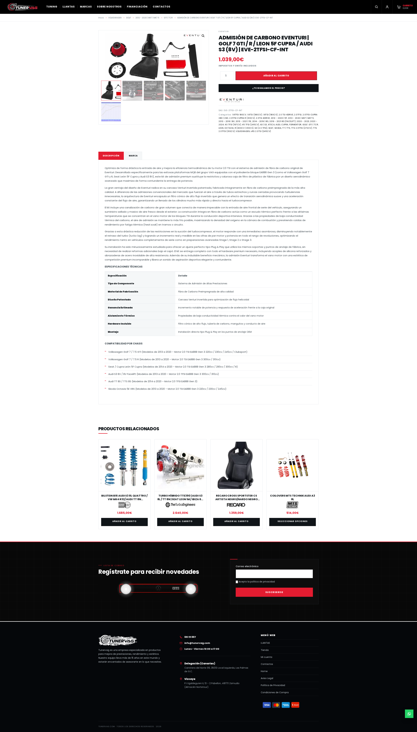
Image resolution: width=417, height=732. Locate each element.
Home (264, 671)
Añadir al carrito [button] (124, 521)
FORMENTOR (295, 124)
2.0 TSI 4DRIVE (286, 114)
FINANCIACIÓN (137, 6)
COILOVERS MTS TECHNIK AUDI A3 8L (292, 497)
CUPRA (284, 124)
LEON (221, 128)
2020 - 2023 (303, 121)
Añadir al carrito (276, 75)
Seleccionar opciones (293, 521)
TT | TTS (286, 128)
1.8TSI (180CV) (254, 114)
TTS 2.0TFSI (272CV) (301, 128)
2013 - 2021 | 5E (243, 121)
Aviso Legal (267, 678)
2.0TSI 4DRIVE (263, 118)
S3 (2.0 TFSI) (261, 128)
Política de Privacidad (273, 685)
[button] (203, 36)
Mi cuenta (266, 657)
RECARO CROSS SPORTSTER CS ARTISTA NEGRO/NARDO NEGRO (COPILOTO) (236, 499)
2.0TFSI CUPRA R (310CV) (242, 118)
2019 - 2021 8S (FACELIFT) (282, 121)
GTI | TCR (168, 17)
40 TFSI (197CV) (233, 124)
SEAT (270, 128)
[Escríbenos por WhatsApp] (409, 714)
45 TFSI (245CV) (250, 124)
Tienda (265, 650)
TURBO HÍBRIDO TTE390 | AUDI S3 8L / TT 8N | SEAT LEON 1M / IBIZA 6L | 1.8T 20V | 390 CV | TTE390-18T (180, 499)
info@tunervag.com (197, 643)
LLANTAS (69, 6)
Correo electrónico (247, 566)
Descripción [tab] (111, 155)
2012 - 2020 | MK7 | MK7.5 (147, 17)
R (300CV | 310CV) (244, 128)
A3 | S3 (263, 124)
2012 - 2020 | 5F (279, 118)
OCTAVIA (229, 128)
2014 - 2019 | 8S (260, 121)
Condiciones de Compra (275, 692)
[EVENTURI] (232, 100)
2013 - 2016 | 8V (227, 121)
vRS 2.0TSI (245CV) (261, 131)
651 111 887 (190, 637)
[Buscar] (376, 7)
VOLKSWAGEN (115, 17)
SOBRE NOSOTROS (109, 6)
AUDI (278, 124)
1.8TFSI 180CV (239, 114)
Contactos (267, 664)
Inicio (101, 17)
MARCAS (86, 6)
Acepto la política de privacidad (256, 581)
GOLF (128, 17)
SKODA (277, 128)
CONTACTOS (161, 6)
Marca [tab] (133, 155)
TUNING (51, 6)
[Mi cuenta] (387, 7)
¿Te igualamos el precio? (268, 88)
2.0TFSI (298, 114)
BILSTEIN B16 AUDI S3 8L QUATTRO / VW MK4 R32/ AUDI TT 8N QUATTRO (124, 499)
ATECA (271, 124)
